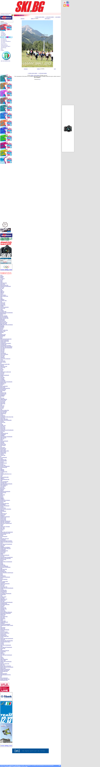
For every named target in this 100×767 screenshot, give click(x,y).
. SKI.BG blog (3, 47)
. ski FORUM (3, 34)
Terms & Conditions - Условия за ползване (12, 766)
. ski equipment (3, 40)
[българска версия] (4, 15)
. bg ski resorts (3, 44)
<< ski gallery (57, 17)
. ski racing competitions (5, 41)
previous (22, 18)
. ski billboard (3, 38)
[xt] (39, 79)
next (46, 18)
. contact (2, 50)
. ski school (2, 42)
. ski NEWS (2, 33)
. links (1, 49)
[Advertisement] (68, 32)
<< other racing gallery (39, 17)
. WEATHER (3, 35)
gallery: (32, 18)
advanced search (3, 22)
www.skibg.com (17, 765)
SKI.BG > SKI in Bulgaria (35, 75)
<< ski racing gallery (49, 17)
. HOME (2, 32)
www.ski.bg (11, 765)
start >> (48, 18)
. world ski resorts (4, 45)
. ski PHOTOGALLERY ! (5, 46)
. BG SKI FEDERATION (5, 61)
